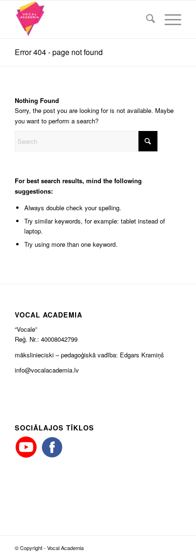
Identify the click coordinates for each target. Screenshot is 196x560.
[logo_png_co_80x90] (81, 19)
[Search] (146, 19)
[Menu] (168, 19)
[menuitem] (146, 19)
